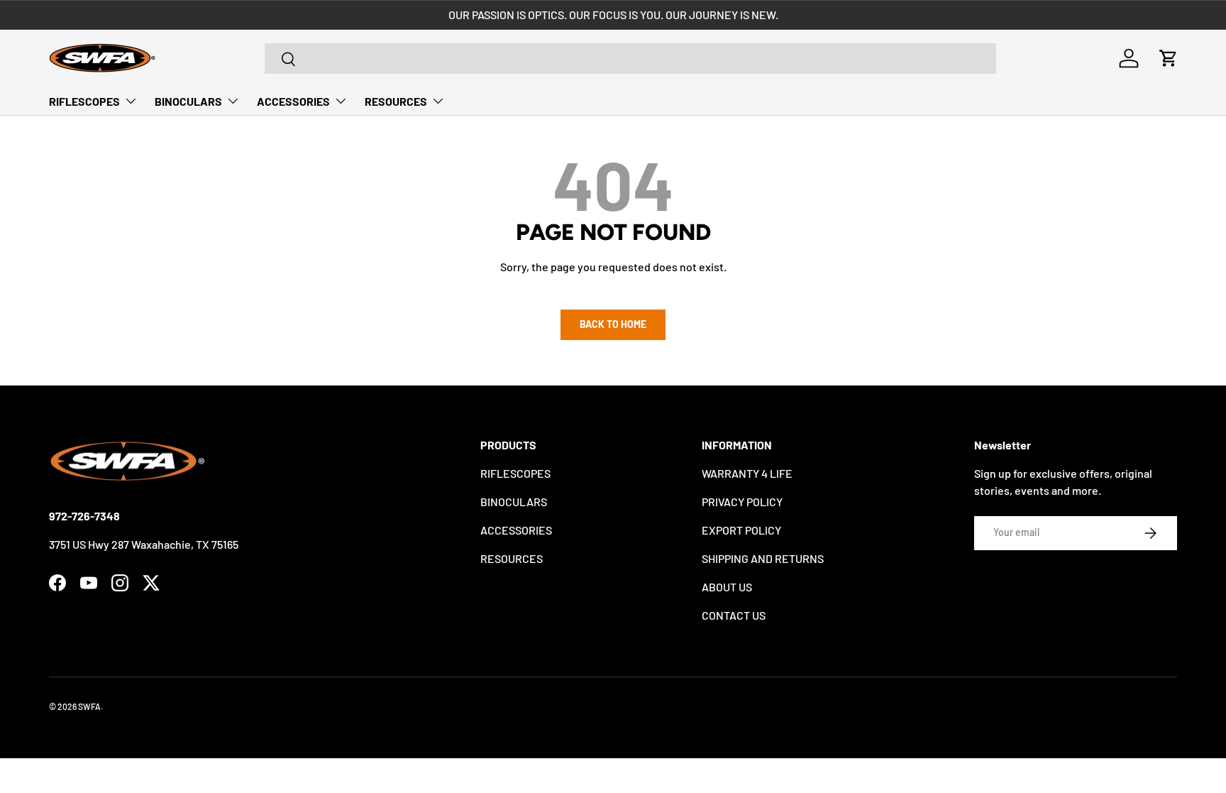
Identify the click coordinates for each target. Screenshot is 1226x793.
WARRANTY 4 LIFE (747, 473)
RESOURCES (396, 101)
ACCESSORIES (293, 101)
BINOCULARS (188, 101)
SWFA (89, 706)
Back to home (613, 324)
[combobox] (630, 58)
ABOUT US (727, 587)
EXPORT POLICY (741, 530)
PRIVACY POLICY (742, 501)
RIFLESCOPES (84, 101)
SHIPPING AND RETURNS (763, 558)
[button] (1168, 58)
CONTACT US (734, 615)
